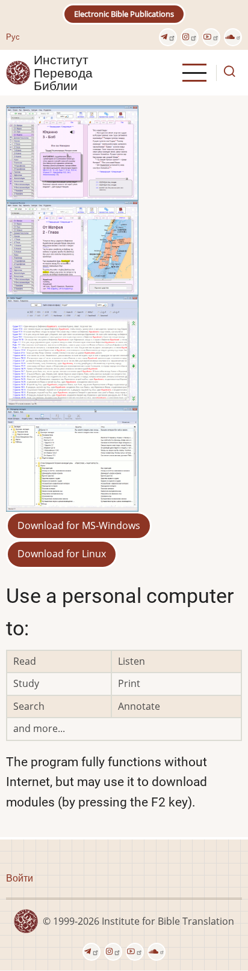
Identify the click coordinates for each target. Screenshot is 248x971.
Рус (13, 36)
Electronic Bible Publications (124, 13)
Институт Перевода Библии (63, 72)
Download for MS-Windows (78, 525)
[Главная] (18, 72)
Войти (19, 878)
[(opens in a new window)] (168, 37)
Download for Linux (61, 553)
